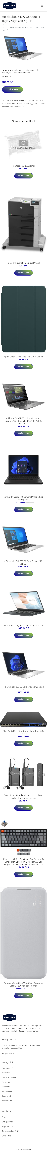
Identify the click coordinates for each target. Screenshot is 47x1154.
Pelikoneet (6, 1082)
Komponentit (7, 1068)
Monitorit (6, 1072)
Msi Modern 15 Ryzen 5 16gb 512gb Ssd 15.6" (23, 625)
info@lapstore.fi (9, 1053)
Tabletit (5, 72)
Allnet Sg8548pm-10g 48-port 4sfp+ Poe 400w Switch (23, 732)
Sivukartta (6, 1136)
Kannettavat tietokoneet (19, 72)
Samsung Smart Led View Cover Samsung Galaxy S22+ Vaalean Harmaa (23, 984)
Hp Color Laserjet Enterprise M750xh (23, 263)
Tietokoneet (29, 70)
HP (37, 70)
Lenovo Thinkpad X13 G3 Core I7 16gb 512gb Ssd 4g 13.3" (23, 498)
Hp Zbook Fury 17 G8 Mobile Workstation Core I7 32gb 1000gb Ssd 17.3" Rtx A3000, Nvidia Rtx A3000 (23, 421)
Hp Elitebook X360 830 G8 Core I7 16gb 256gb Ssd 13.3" (23, 562)
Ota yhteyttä (7, 1122)
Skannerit (6, 1086)
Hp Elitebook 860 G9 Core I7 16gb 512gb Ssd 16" (24, 688)
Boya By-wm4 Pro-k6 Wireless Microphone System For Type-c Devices (23, 796)
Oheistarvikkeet (9, 1077)
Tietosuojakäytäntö (10, 1131)
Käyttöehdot (7, 1126)
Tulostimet (6, 1096)
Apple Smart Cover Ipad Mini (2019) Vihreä (23, 356)
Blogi (4, 1117)
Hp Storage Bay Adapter (23, 166)
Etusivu (5, 24)
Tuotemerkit (18, 70)
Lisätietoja (12, 89)
